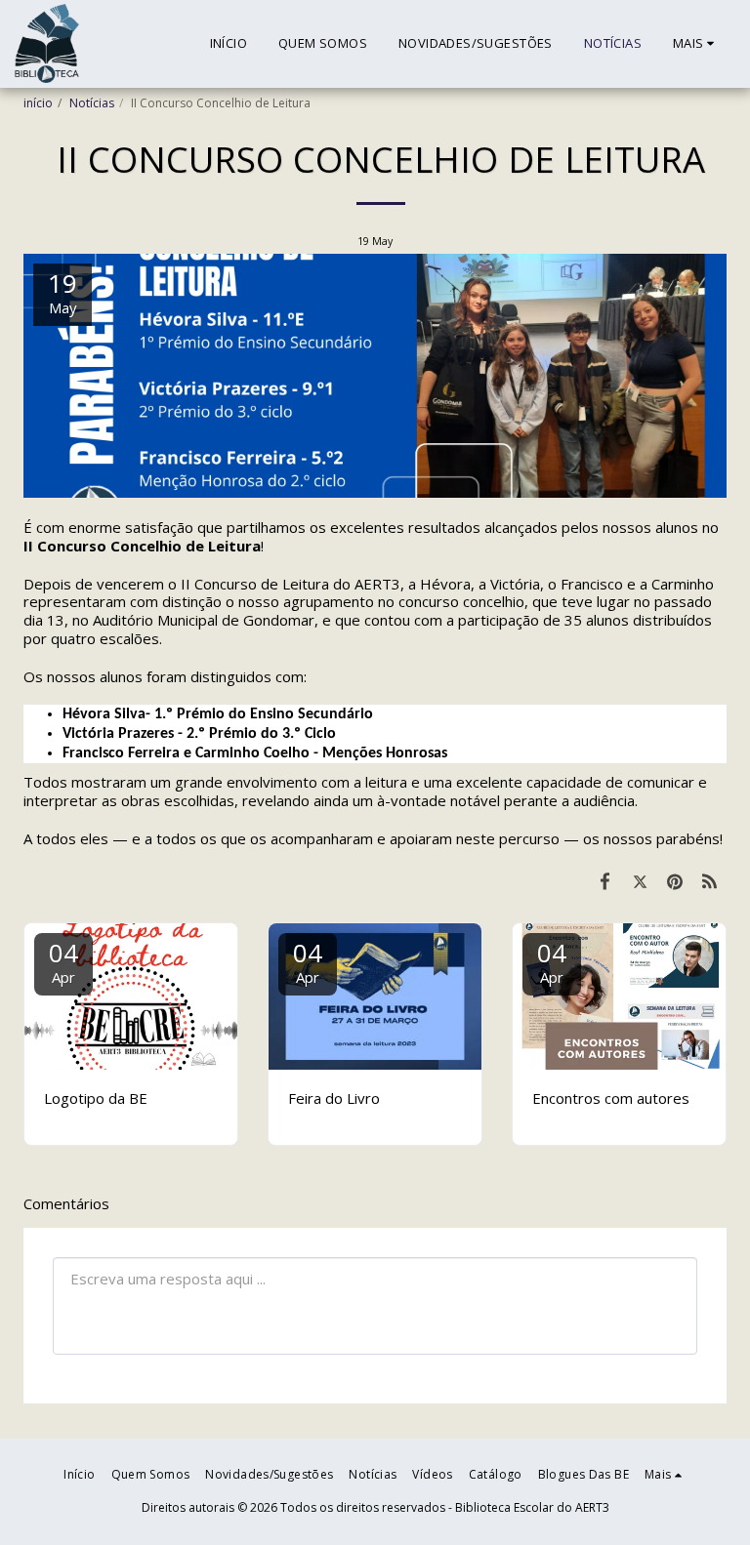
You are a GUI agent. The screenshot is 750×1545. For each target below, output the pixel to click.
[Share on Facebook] (605, 881)
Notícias (91, 103)
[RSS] (710, 881)
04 (63, 961)
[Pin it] (674, 881)
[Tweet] (640, 881)
